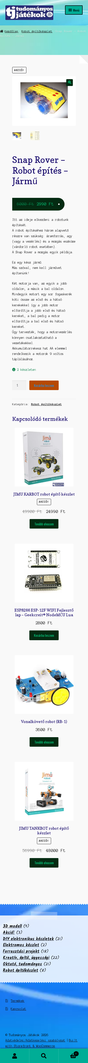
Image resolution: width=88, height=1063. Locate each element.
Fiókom (14, 1056)
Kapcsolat (18, 1008)
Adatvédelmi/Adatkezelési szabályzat (35, 1040)
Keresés (44, 1056)
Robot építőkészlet (37, 31)
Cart (68, 1052)
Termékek (17, 1000)
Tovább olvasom (44, 523)
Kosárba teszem (44, 385)
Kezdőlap (11, 31)
